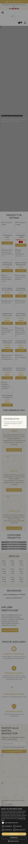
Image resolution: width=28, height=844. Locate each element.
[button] (14, 841)
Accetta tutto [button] (14, 834)
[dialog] (14, 825)
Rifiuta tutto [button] (14, 837)
